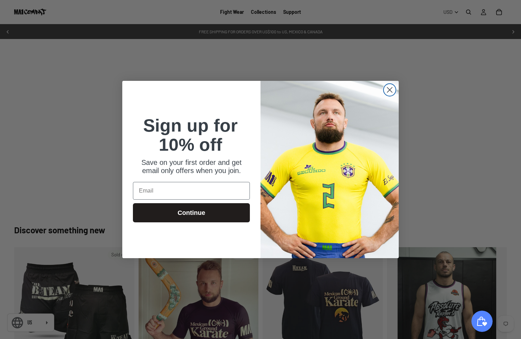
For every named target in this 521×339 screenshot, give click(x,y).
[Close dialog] (389, 90)
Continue (191, 212)
